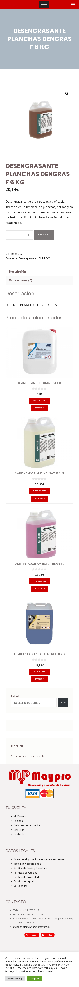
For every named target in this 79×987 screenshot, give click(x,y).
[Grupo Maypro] (10, 4)
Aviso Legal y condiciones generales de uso (39, 859)
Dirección (19, 829)
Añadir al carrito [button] (39, 401)
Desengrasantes (28, 258)
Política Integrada (24, 881)
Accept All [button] (34, 978)
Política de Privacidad (26, 877)
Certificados (21, 886)
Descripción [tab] (17, 271)
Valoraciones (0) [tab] (20, 280)
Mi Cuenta (20, 816)
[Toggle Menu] (44, 4)
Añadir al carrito (44, 235)
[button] (67, 93)
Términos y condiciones (27, 864)
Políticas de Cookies (25, 872)
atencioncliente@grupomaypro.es (32, 926)
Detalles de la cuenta (27, 825)
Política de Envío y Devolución (31, 868)
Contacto (19, 834)
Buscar (15, 695)
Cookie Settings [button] (15, 978)
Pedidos (18, 821)
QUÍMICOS (45, 258)
